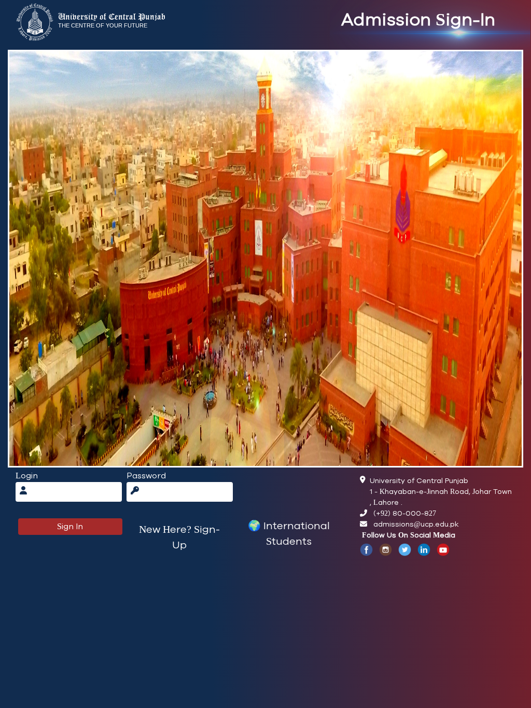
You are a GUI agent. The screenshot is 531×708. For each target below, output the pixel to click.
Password (146, 476)
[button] (180, 537)
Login (27, 476)
